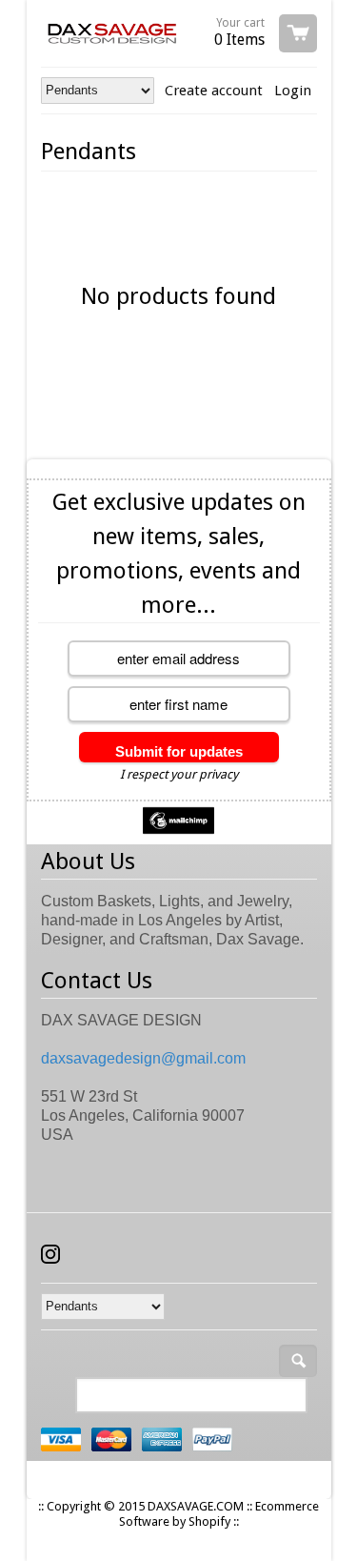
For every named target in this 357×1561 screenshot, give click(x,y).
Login (292, 90)
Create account (214, 90)
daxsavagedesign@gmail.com (143, 1058)
